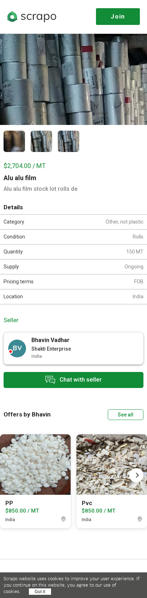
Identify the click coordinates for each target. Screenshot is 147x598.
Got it (40, 591)
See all (125, 415)
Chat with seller (80, 379)
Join (118, 16)
